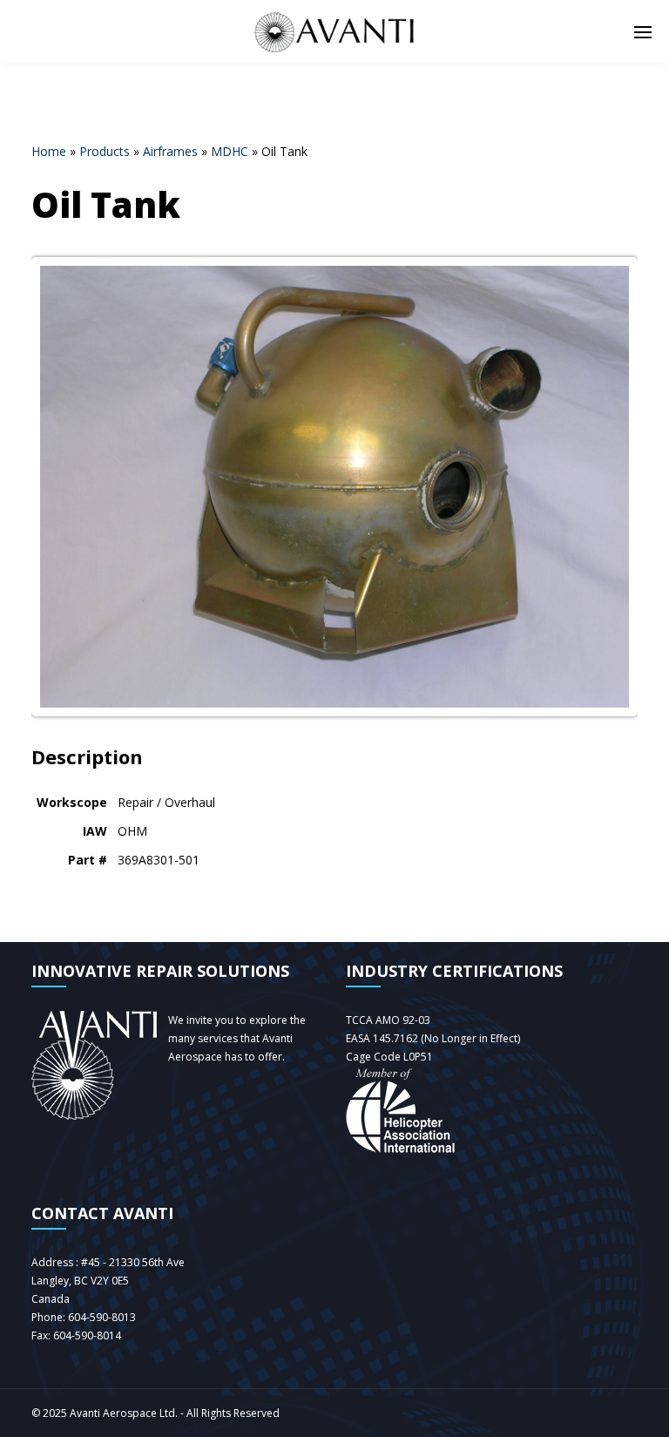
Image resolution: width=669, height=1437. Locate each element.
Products (104, 151)
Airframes (170, 151)
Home (48, 151)
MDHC (229, 151)
